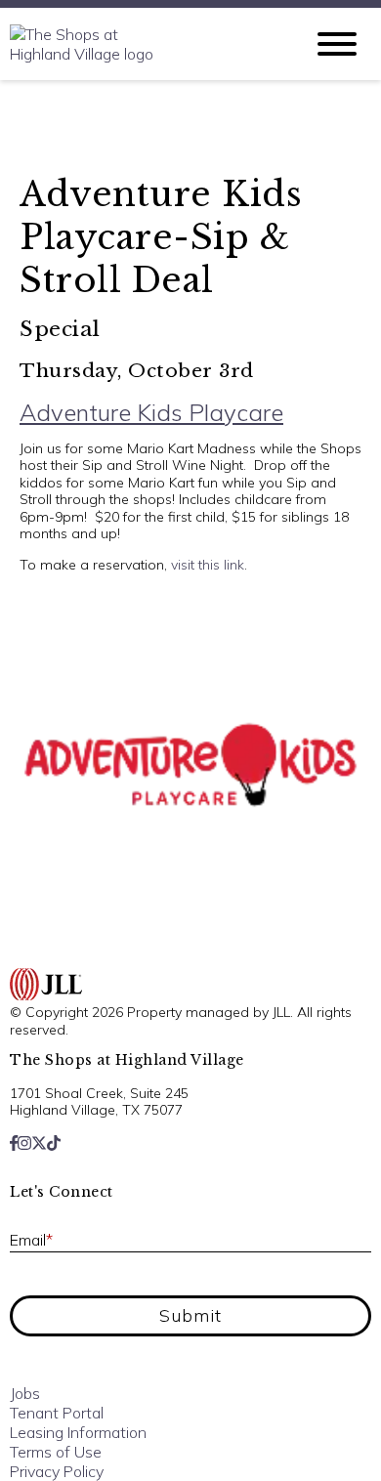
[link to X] (39, 1143)
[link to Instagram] (24, 1143)
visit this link (207, 564)
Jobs (25, 1393)
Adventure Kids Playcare (151, 412)
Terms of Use (56, 1451)
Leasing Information (78, 1432)
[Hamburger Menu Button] (337, 44)
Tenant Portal (57, 1412)
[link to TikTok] (54, 1143)
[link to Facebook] (14, 1143)
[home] (142, 43)
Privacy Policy (57, 1471)
